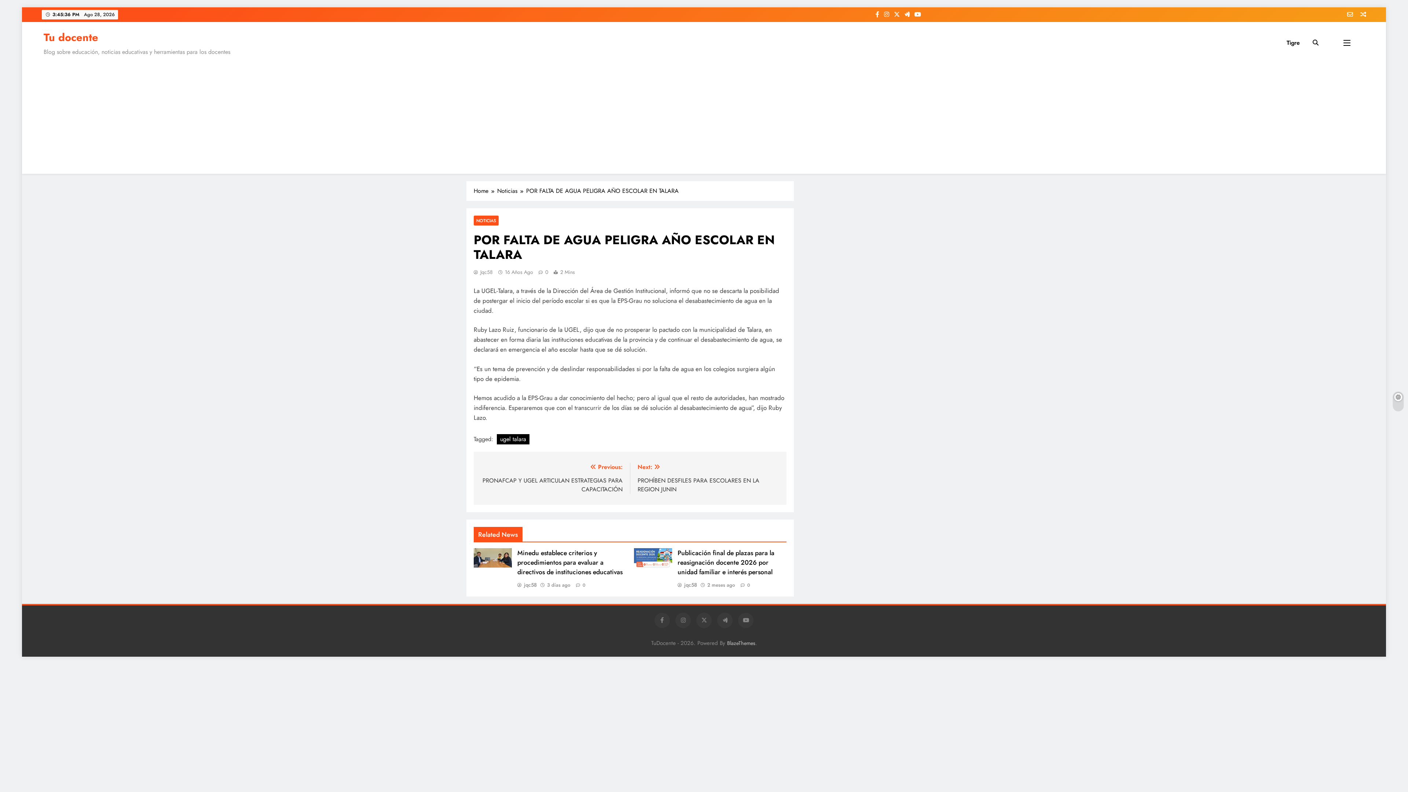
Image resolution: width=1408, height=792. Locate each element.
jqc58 (486, 272)
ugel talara (513, 439)
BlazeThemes (741, 643)
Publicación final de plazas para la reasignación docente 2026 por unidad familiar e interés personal (726, 562)
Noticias (486, 220)
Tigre (1293, 42)
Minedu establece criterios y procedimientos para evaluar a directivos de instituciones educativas (570, 562)
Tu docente (71, 37)
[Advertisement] (704, 113)
